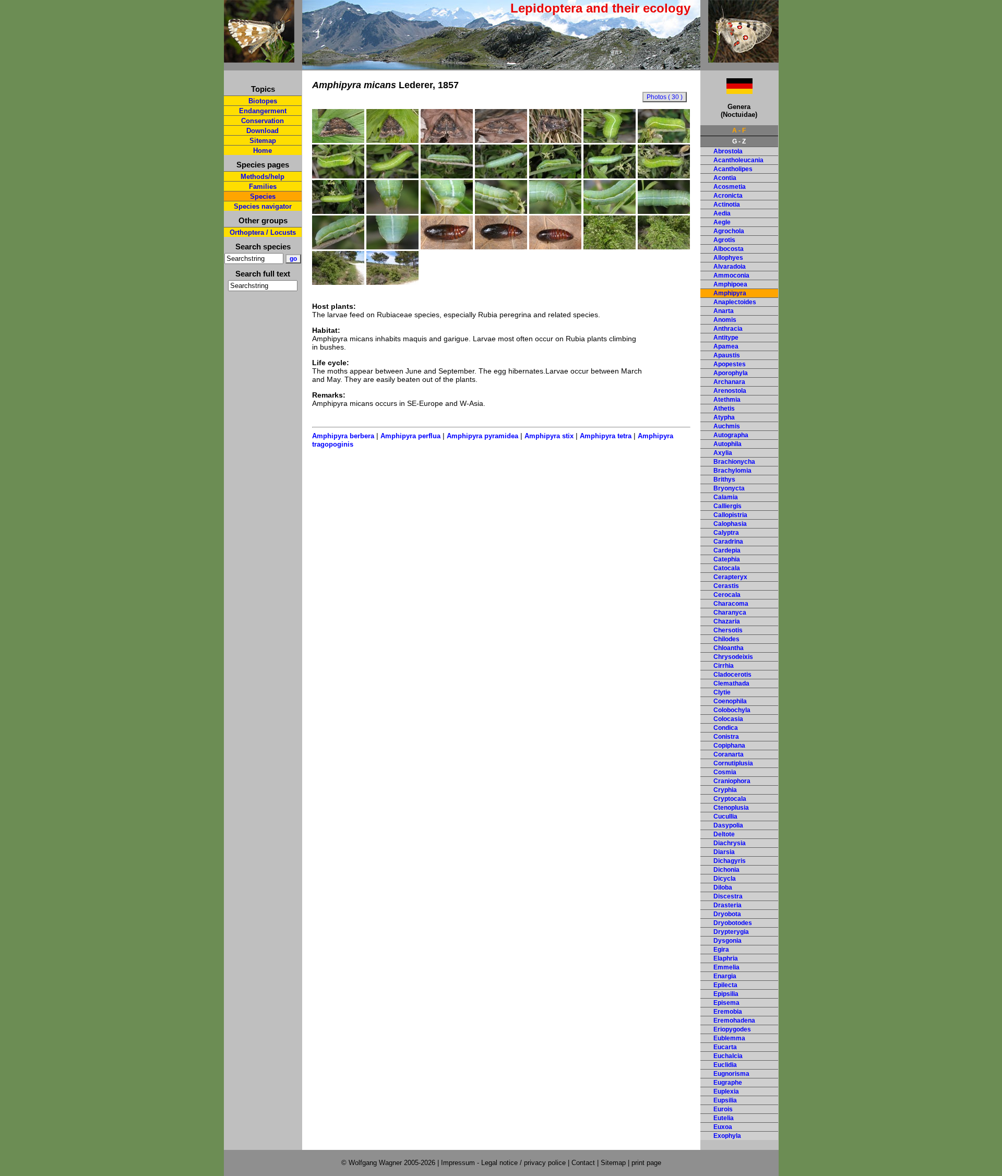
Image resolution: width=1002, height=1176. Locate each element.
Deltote (724, 834)
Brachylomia (732, 470)
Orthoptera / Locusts (263, 232)
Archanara (729, 382)
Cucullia (725, 816)
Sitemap (262, 141)
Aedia (722, 213)
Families (263, 186)
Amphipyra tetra (605, 436)
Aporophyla (730, 373)
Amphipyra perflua (410, 436)
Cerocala (727, 594)
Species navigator (263, 206)
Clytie (722, 692)
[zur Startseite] (259, 58)
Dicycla (724, 878)
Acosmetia (729, 186)
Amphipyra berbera (343, 436)
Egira (721, 949)
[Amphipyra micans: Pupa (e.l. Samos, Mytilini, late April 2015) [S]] (447, 247)
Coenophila (730, 701)
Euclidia (725, 1065)
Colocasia (728, 719)
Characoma (730, 603)
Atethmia (727, 399)
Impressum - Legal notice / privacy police (504, 1163)
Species (263, 196)
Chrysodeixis (733, 657)
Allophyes (728, 257)
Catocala (726, 568)
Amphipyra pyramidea (482, 436)
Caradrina (728, 541)
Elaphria (725, 958)
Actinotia (726, 204)
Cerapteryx (730, 577)
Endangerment (263, 111)
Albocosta (728, 249)
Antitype (725, 337)
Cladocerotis (732, 674)
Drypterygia (731, 931)
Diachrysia (729, 843)
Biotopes (262, 101)
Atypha (724, 417)
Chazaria (726, 621)
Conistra (726, 736)
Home (262, 150)
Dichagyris (729, 861)
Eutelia (723, 1118)
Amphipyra (729, 293)
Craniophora (731, 781)
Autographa (730, 435)
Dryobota (727, 914)
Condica (725, 727)
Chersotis (728, 630)
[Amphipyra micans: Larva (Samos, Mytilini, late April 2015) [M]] (609, 140)
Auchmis (726, 426)
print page (646, 1163)
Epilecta (725, 985)
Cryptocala (729, 798)
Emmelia (726, 967)
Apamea (725, 346)
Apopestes (729, 364)
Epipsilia (725, 994)
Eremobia (727, 1011)
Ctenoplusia (731, 807)
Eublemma (729, 1038)
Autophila (727, 444)
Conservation (262, 121)
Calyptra (726, 532)
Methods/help (262, 177)
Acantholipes (733, 169)
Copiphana (729, 745)
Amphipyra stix (549, 436)
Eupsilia (725, 1100)
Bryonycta (729, 488)
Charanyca (729, 612)
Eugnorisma (731, 1073)
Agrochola (728, 231)
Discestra (728, 896)
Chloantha (728, 648)
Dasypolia (728, 825)
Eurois (723, 1109)
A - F (739, 130)
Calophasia (730, 523)
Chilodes (726, 639)
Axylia (722, 453)
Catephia (726, 559)
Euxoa (722, 1127)
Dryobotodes (732, 923)
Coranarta (728, 754)
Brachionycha (734, 461)
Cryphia (725, 790)
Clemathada (731, 683)
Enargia (724, 976)
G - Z (739, 141)
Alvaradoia (729, 266)
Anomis (724, 319)
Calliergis (727, 506)
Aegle (722, 222)
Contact (583, 1163)
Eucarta (725, 1047)
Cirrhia (723, 665)
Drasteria (727, 905)
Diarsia (724, 852)
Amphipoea (730, 284)
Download (262, 131)
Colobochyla (731, 710)
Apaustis (726, 355)
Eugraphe (727, 1082)
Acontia (724, 178)
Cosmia (724, 772)
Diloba (722, 887)
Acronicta (728, 195)
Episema (726, 1002)
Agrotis (724, 240)
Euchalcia (728, 1056)
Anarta (723, 311)
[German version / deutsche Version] (726, 91)
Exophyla (727, 1135)
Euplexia (726, 1091)
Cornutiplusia (733, 763)
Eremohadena (734, 1020)
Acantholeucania (738, 160)
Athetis (724, 408)
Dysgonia (727, 940)
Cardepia (727, 550)
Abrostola (728, 151)
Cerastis (726, 586)
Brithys (724, 479)
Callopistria (730, 515)
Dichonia (726, 869)
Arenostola (729, 390)
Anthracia (728, 328)
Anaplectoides (734, 302)
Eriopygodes (732, 1029)
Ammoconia (731, 275)
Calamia (725, 497)
